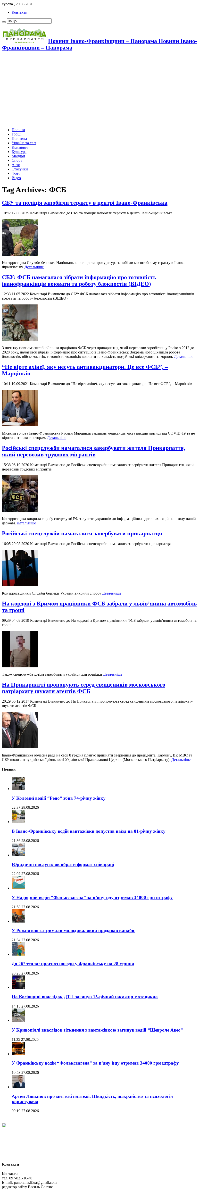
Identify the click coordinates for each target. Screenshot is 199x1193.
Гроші (16, 134)
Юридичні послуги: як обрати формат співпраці (63, 864)
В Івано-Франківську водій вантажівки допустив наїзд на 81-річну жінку (89, 831)
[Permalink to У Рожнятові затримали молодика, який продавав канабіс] (18, 921)
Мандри (18, 156)
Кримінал (20, 147)
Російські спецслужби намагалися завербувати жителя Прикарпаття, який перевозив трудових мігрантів (93, 451)
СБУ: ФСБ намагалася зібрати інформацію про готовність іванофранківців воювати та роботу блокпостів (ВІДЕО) (79, 280)
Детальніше (34, 267)
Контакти (19, 12)
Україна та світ (24, 143)
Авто (16, 165)
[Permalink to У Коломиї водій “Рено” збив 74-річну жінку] (18, 789)
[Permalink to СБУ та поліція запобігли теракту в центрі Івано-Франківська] (20, 254)
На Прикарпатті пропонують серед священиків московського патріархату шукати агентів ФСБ (83, 687)
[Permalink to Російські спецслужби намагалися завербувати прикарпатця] (20, 585)
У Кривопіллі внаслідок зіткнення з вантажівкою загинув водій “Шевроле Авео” (97, 1030)
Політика (19, 138)
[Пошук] (4, 22)
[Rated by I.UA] (12, 1129)
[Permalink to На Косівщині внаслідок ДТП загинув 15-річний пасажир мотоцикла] (18, 987)
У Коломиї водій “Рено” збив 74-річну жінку (59, 798)
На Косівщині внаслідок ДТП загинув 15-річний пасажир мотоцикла (85, 996)
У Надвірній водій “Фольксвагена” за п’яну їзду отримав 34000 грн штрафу (92, 897)
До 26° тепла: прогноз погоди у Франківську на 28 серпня (73, 963)
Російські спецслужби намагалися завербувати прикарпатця (82, 533)
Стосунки (20, 169)
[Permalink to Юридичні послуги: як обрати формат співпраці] (18, 855)
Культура (19, 152)
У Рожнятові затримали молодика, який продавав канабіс (73, 930)
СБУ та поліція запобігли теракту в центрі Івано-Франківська (84, 203)
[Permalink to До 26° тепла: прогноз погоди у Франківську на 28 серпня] (18, 954)
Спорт (17, 160)
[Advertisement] (99, 90)
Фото (16, 173)
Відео (16, 178)
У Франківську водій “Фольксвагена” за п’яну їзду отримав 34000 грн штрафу (95, 1063)
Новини (18, 130)
